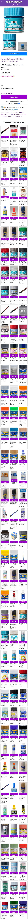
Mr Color (15, 61)
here (18, 103)
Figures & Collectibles (8, 59)
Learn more (15, 109)
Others (8, 61)
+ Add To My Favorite (7, 76)
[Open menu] (1, 1)
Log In (12, 5)
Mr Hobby (19, 59)
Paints (3, 61)
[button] (17, 5)
